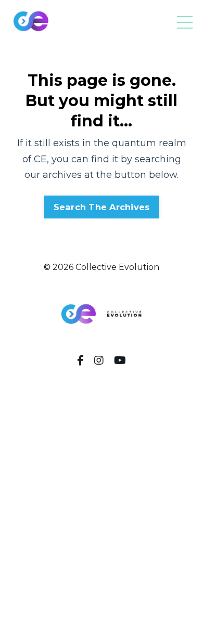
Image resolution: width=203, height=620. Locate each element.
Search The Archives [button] (102, 207)
